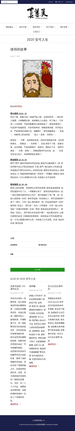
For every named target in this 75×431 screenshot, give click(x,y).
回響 (12, 254)
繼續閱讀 (14, 404)
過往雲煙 (63, 27)
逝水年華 (23, 27)
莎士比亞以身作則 (55, 287)
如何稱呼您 (14, 245)
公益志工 (36, 31)
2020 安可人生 (37, 39)
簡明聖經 (18, 107)
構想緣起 (9, 27)
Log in (50, 2)
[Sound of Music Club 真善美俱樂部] (37, 14)
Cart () (60, 2)
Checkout (69, 2)
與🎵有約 (50, 27)
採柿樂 (32, 286)
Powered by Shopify (52, 424)
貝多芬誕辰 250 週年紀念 (17, 287)
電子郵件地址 (43, 245)
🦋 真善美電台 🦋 (38, 420)
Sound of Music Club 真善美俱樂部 (34, 424)
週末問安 (36, 27)
